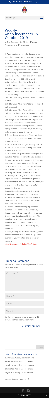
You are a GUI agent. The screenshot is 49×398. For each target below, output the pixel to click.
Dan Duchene (12, 42)
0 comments (24, 45)
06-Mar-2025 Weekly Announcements (19, 358)
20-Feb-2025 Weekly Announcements (19, 365)
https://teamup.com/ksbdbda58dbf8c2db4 (21, 244)
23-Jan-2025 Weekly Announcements (19, 369)
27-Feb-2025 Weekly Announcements (19, 361)
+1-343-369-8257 (16, 2)
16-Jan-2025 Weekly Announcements (19, 372)
